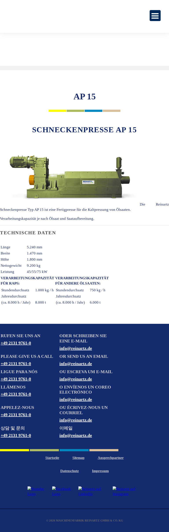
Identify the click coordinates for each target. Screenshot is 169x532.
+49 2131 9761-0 (16, 342)
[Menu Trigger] (155, 15)
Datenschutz (69, 471)
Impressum (100, 471)
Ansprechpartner (111, 458)
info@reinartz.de (75, 348)
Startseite (52, 458)
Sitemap (78, 458)
